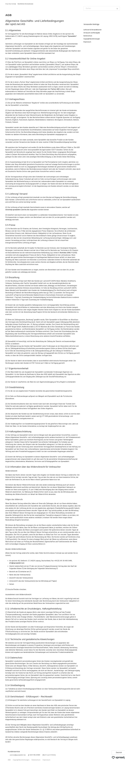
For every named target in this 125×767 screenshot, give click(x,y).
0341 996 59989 (35, 755)
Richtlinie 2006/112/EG (68, 253)
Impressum (87, 42)
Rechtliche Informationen (25, 4)
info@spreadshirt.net (16, 563)
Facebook (85, 15)
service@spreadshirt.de (18, 755)
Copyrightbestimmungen (91, 39)
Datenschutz (87, 36)
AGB (9, 760)
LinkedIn (91, 15)
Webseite (8, 487)
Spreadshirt (72, 36)
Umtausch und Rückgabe (91, 33)
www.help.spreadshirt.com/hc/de (17, 210)
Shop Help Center (10, 4)
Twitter (88, 15)
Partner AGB (55, 89)
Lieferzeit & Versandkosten (92, 30)
